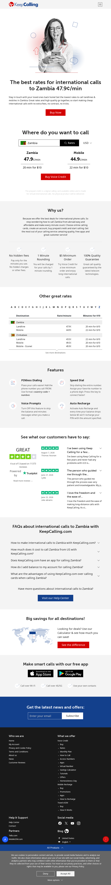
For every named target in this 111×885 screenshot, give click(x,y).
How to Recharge (67, 799)
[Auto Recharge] (62, 405)
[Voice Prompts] (13, 405)
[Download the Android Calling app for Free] (70, 673)
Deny (45, 873)
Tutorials (64, 773)
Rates (62, 748)
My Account (14, 744)
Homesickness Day (68, 780)
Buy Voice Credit (55, 177)
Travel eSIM (63, 802)
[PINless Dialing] (13, 382)
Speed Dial (77, 380)
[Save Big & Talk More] (32, 636)
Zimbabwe (21, 335)
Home (11, 740)
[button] (100, 4)
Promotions (65, 791)
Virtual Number (66, 766)
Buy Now (55, 112)
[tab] (11, 307)
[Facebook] (61, 823)
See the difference (73, 645)
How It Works (66, 810)
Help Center (14, 822)
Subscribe (72, 716)
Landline (20, 326)
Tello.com (13, 835)
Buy (61, 744)
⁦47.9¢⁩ (68, 326)
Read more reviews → (23, 480)
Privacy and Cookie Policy (20, 748)
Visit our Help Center (55, 598)
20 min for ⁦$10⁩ (93, 326)
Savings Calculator (68, 770)
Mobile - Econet (24, 346)
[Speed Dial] (62, 382)
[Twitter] (67, 823)
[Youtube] (73, 823)
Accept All (65, 873)
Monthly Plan (66, 751)
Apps (62, 762)
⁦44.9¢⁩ (68, 330)
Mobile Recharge (65, 784)
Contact (12, 826)
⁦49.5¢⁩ (68, 342)
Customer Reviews (17, 762)
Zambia (20, 322)
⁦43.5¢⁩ (68, 339)
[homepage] (53, 4)
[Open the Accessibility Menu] (5, 839)
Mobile (19, 330)
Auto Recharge (80, 403)
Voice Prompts (31, 403)
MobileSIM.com (16, 839)
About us (13, 755)
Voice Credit (63, 740)
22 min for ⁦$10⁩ (93, 330)
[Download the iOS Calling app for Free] (40, 673)
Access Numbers (67, 759)
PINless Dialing (31, 380)
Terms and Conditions (18, 751)
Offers (63, 777)
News (11, 759)
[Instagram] (78, 823)
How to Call (65, 755)
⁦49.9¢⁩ (68, 346)
